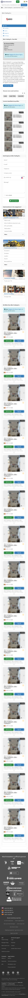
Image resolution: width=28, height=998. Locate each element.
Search (24, 5)
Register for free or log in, (16, 54)
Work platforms (8, 261)
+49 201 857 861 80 (8, 912)
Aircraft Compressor (8, 920)
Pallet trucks (7, 220)
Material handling (9, 294)
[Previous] (22, 93)
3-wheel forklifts (8, 231)
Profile (5, 25)
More (5, 234)
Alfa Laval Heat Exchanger (9, 923)
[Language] (24, 1)
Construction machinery (10, 248)
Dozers (6, 258)
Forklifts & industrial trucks (11, 217)
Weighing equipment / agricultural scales (14, 930)
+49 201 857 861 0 (8, 910)
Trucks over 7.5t (8, 281)
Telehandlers (7, 228)
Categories (6, 33)
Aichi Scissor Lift (20, 923)
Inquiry (5, 30)
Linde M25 (20, 96)
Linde (5, 96)
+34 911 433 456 (8, 914)
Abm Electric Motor (14, 927)
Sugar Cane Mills (14, 933)
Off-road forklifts (8, 226)
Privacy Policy (22, 994)
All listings (6, 35)
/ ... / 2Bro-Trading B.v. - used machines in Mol (13, 7)
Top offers (6, 28)
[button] (26, 1)
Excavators (7, 250)
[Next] (24, 93)
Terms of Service (5, 995)
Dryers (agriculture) (19, 920)
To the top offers (8, 85)
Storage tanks (7, 296)
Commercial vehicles (9, 278)
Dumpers (6, 253)
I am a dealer (9, 195)
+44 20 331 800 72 (8, 908)
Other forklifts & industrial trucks (12, 223)
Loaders (6, 256)
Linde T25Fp (12, 96)
